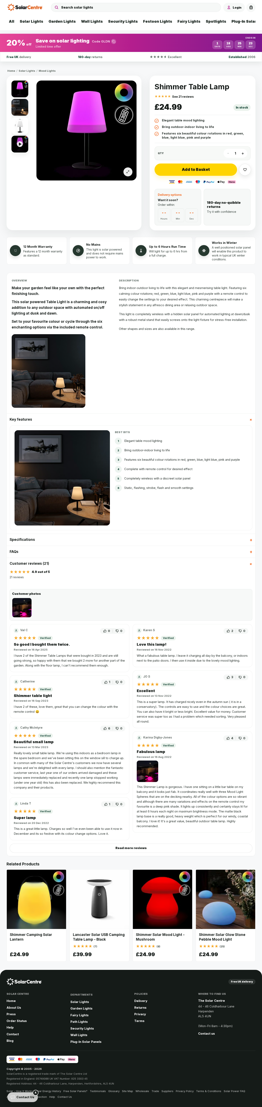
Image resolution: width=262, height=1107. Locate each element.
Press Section (38, 1096)
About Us (14, 1008)
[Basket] (250, 7)
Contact (13, 1034)
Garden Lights (81, 1008)
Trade (155, 1091)
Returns (140, 1008)
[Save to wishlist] (245, 170)
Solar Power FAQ (234, 1091)
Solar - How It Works (20, 1091)
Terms (139, 1021)
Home (11, 70)
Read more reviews (131, 848)
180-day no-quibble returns (224, 205)
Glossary (114, 1091)
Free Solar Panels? (75, 1091)
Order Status (17, 1021)
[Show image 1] (19, 89)
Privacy (140, 1014)
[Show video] (19, 144)
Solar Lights (27, 70)
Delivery (140, 1001)
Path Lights (79, 1022)
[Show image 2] (19, 107)
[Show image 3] (19, 125)
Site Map (127, 1091)
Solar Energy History (48, 1091)
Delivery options (170, 194)
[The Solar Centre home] (26, 7)
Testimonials (98, 1091)
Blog (10, 1041)
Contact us (206, 1033)
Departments (81, 994)
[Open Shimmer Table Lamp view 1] (86, 130)
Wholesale (142, 1091)
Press (11, 1014)
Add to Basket (196, 169)
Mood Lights (47, 70)
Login (237, 7)
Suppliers (167, 1091)
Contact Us (65, 1096)
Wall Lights (78, 1035)
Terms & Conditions (208, 1091)
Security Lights (82, 1028)
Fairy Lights (79, 1015)
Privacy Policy (185, 1091)
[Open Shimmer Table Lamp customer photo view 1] (22, 607)
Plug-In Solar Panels (86, 1042)
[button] (131, 43)
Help (10, 1027)
